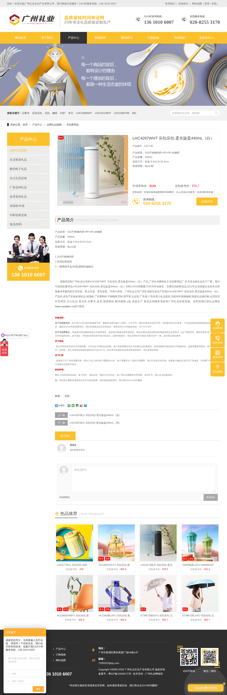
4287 (63, 113)
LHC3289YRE (121, 113)
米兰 (70, 113)
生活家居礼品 (18, 159)
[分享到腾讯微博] (85, 405)
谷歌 (214, 3)
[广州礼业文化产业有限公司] (59, 19)
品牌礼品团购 (54, 124)
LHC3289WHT (84, 113)
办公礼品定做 (18, 178)
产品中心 (37, 124)
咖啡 (54, 113)
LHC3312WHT (103, 113)
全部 (67, 396)
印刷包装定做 (18, 215)
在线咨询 (207, 201)
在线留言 (183, 3)
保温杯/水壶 (17, 205)
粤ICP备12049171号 (119, 673)
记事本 (25, 113)
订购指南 (61, 654)
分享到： (62, 405)
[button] (123, 170)
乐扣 (47, 113)
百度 (206, 3)
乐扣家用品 (72, 124)
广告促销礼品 (18, 187)
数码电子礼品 (18, 168)
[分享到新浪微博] (81, 405)
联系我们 (170, 3)
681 (134, 113)
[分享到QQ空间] (69, 405)
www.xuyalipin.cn (64, 306)
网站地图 (197, 3)
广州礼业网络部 (154, 673)
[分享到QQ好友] (77, 405)
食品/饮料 (16, 224)
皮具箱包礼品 (18, 196)
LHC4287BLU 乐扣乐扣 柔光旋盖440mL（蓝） (95, 415)
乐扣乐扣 (37, 113)
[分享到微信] (73, 405)
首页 (25, 124)
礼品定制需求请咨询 (206, 687)
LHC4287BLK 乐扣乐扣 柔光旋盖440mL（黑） (95, 422)
